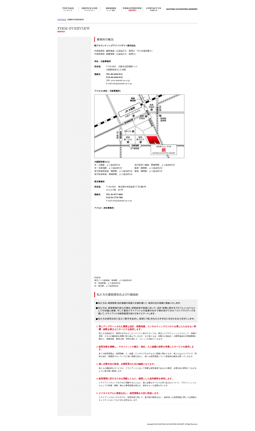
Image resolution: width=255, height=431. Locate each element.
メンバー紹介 (111, 9)
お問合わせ (153, 9)
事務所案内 (132, 9)
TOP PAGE (61, 20)
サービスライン (89, 9)
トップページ (68, 9)
